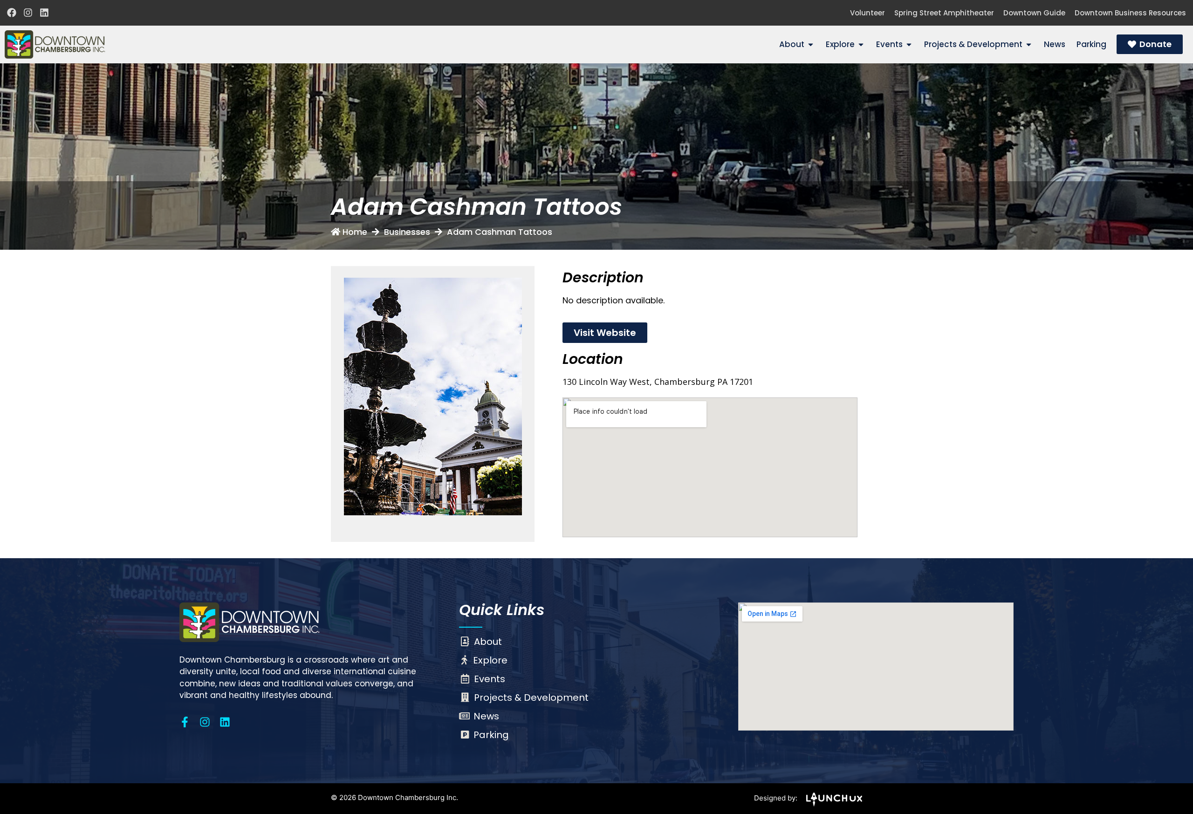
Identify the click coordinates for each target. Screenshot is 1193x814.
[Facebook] (11, 12)
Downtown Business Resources (1130, 13)
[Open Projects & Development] (1029, 45)
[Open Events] (909, 45)
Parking (491, 734)
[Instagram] (28, 12)
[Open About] (811, 45)
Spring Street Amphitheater (944, 13)
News (486, 716)
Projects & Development (531, 697)
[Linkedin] (44, 12)
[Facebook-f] (184, 722)
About (488, 641)
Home (355, 232)
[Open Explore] (861, 45)
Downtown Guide (1034, 13)
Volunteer (867, 13)
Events (489, 678)
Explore (490, 660)
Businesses (407, 232)
